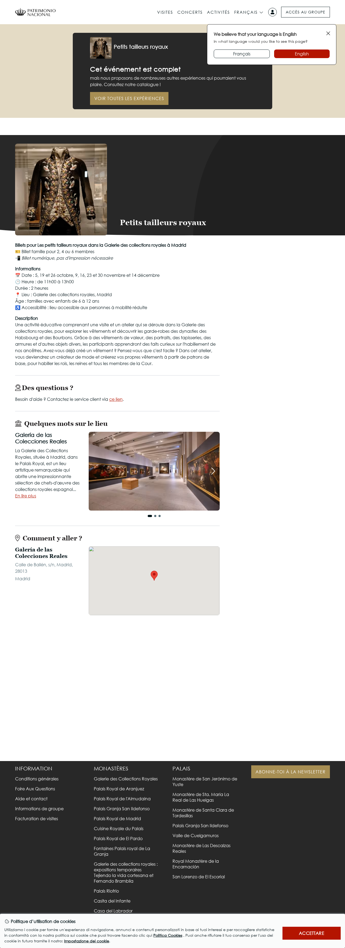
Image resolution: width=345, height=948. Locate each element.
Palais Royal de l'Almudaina (122, 798)
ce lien (116, 399)
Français (246, 12)
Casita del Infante (112, 901)
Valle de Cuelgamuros (195, 835)
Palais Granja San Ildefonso (122, 808)
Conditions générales (36, 778)
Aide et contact (31, 798)
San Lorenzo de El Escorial (198, 876)
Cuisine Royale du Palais (118, 828)
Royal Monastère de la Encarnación (195, 863)
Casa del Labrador (113, 911)
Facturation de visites (36, 818)
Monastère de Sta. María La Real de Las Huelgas (200, 797)
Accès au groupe (305, 12)
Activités (218, 12)
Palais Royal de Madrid (117, 818)
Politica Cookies (167, 935)
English (302, 53)
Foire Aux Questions (35, 788)
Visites (165, 12)
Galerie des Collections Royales (126, 778)
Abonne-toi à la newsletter (291, 771)
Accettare (311, 933)
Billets (277, 221)
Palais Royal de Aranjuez (119, 788)
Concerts (190, 12)
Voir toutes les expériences (129, 98)
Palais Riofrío (106, 891)
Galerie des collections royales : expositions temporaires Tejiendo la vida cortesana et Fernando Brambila (126, 872)
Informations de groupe (39, 808)
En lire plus (25, 495)
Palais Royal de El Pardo (118, 838)
